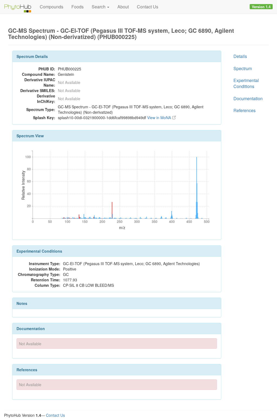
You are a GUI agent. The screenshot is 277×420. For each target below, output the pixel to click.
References (244, 110)
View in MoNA (159, 117)
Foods (77, 7)
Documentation (248, 98)
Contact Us (147, 7)
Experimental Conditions (246, 83)
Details (240, 56)
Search (99, 7)
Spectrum (242, 68)
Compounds (51, 7)
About (123, 7)
